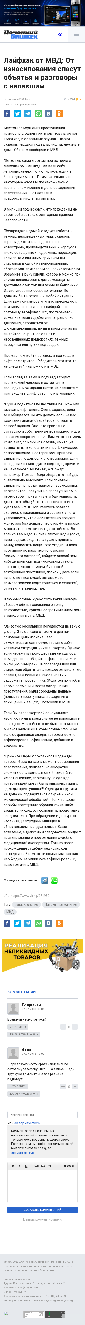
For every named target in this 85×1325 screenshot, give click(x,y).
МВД (10, 912)
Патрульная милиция (61, 904)
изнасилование (26, 904)
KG (60, 35)
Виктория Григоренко (20, 104)
